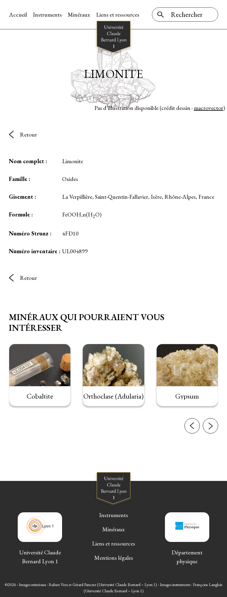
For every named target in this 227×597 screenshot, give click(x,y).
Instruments (47, 14)
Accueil (18, 14)
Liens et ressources (117, 14)
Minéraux (79, 14)
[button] (192, 426)
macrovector (208, 108)
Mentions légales (113, 557)
